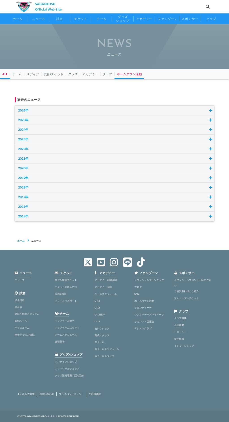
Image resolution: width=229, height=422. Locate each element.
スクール (99, 342)
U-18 (97, 300)
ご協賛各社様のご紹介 (186, 291)
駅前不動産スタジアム (27, 313)
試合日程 (20, 300)
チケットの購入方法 (66, 286)
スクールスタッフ (104, 355)
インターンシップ (184, 345)
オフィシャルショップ (67, 368)
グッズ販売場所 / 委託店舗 (69, 375)
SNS (136, 293)
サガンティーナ (143, 307)
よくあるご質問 (25, 394)
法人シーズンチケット (186, 298)
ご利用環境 (95, 394)
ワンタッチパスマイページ (149, 314)
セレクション (102, 328)
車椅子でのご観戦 (24, 334)
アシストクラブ (143, 328)
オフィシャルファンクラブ (149, 279)
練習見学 (60, 341)
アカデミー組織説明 (106, 279)
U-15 (97, 307)
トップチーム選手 (64, 320)
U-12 (97, 321)
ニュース (20, 279)
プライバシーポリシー (71, 394)
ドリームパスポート (66, 300)
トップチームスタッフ (67, 327)
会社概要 (179, 324)
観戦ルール (21, 320)
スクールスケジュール (107, 348)
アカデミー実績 (103, 286)
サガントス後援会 (144, 321)
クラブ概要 (180, 318)
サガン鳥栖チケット (66, 279)
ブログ (138, 286)
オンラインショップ (66, 361)
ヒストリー (180, 331)
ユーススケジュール (106, 293)
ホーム (21, 240)
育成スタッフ (102, 335)
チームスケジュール (66, 334)
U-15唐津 (100, 314)
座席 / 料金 (60, 293)
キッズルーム (22, 327)
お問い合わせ (46, 394)
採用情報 (179, 338)
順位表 (18, 307)
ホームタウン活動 (144, 300)
